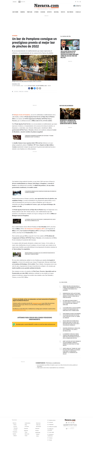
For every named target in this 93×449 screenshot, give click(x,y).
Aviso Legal (51, 432)
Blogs (26, 424)
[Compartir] (29, 88)
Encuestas (27, 426)
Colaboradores (27, 423)
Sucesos (15, 426)
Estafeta (16, 91)
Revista (63, 12)
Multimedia (70, 12)
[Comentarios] (40, 88)
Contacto (51, 422)
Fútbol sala (38, 424)
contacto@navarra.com (19, 310)
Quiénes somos (52, 420)
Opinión (36, 12)
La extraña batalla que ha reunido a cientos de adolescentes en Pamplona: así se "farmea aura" (72, 309)
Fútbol (26, 432)
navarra (26, 91)
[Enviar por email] (37, 88)
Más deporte (38, 426)
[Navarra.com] (46, 5)
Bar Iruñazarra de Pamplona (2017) (35, 228)
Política (14, 424)
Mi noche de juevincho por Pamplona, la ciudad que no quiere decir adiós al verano (68, 122)
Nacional (56, 12)
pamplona (21, 91)
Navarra (22, 12)
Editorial (15, 435)
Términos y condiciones (53, 363)
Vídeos (37, 436)
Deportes (26, 430)
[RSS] (73, 422)
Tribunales (15, 428)
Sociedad (15, 429)
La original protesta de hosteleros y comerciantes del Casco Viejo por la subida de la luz (40, 220)
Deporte (49, 12)
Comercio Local (36, 303)
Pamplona (29, 12)
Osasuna (43, 12)
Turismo (50, 438)
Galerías (37, 434)
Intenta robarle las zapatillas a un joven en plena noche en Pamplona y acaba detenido (40, 253)
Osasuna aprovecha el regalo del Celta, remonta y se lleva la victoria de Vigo (71, 329)
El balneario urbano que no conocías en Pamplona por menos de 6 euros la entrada (40, 192)
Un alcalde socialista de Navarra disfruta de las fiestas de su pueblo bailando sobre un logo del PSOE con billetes (69, 54)
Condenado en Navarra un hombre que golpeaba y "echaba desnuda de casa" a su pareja (39, 136)
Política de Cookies (53, 426)
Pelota (26, 435)
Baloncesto (27, 433)
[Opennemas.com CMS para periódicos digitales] (70, 426)
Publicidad (51, 424)
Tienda (50, 440)
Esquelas (78, 12)
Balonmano (38, 423)
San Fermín (15, 12)
